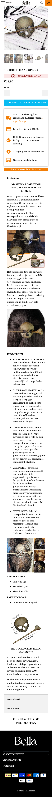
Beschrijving (13, 178)
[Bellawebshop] (26, 3)
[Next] (46, 28)
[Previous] (6, 28)
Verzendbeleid (13, 699)
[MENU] (1, 3)
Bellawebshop (29, 791)
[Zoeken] (41, 3)
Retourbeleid (13, 708)
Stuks (6, 87)
